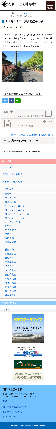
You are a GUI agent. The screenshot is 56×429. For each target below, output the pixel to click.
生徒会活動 (8, 249)
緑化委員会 (10, 283)
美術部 (8, 234)
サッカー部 (10, 198)
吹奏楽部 (9, 238)
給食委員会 (10, 291)
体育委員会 (10, 287)
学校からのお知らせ (12, 182)
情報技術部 (10, 242)
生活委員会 (10, 254)
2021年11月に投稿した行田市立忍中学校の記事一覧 (32, 135)
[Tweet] (5, 100)
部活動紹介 (8, 189)
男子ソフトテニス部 (15, 206)
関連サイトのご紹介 (12, 412)
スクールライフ (20, 13)
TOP (7, 13)
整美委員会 (10, 266)
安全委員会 (10, 270)
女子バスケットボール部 (17, 214)
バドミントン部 (12, 222)
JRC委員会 (10, 295)
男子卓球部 (10, 230)
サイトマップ (9, 417)
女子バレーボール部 (15, 218)
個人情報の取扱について (15, 406)
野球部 (8, 194)
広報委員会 (10, 279)
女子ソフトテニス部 (15, 210)
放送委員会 (10, 258)
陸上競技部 (10, 202)
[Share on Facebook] (11, 100)
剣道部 (8, 226)
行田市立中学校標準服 (14, 174)
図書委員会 (10, 262)
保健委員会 (10, 274)
